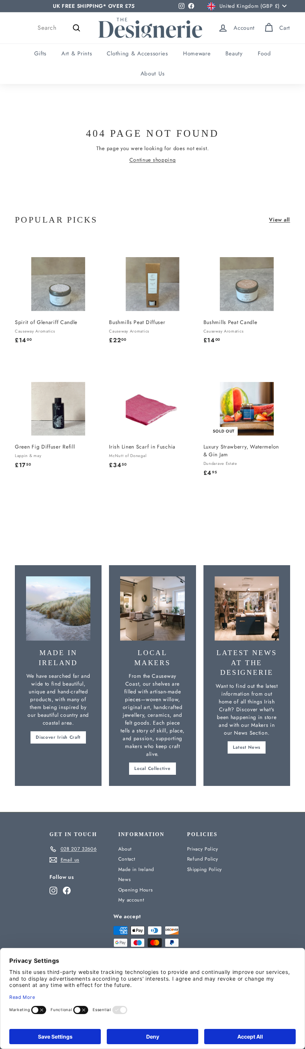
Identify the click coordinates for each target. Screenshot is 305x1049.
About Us (153, 73)
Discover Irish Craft (58, 737)
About (125, 848)
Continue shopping (152, 159)
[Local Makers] (152, 608)
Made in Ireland (136, 869)
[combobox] (60, 28)
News (124, 879)
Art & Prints (76, 53)
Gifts (40, 53)
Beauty (234, 53)
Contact (126, 858)
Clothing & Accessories (137, 53)
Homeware (197, 53)
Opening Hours (135, 889)
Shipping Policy (204, 869)
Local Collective (152, 768)
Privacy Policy (202, 848)
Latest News (246, 747)
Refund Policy (202, 858)
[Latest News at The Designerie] (247, 608)
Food (264, 53)
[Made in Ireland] (58, 608)
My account (131, 899)
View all (279, 219)
